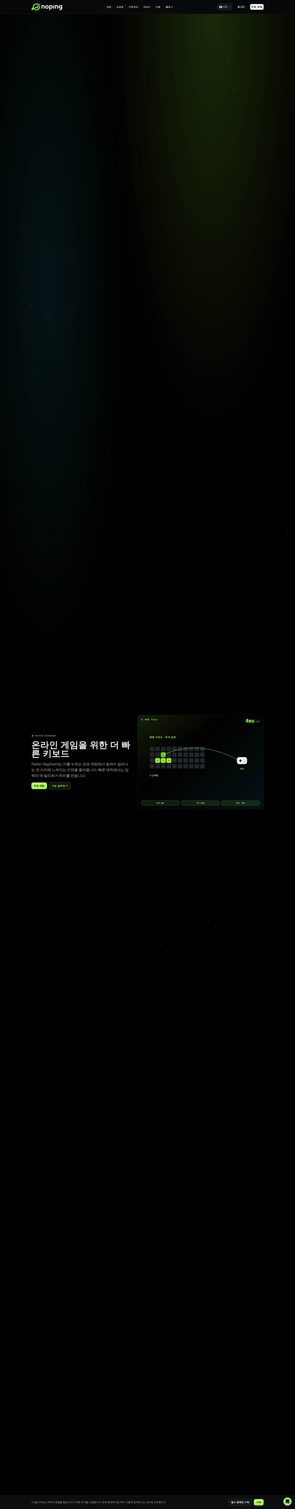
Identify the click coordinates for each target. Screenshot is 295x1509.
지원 (158, 6)
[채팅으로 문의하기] (287, 1501)
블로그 (169, 6)
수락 (258, 1502)
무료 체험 (257, 6)
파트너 (147, 6)
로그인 (241, 6)
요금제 (120, 6)
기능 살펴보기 (60, 785)
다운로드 (133, 6)
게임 (109, 6)
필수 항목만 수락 (240, 1502)
